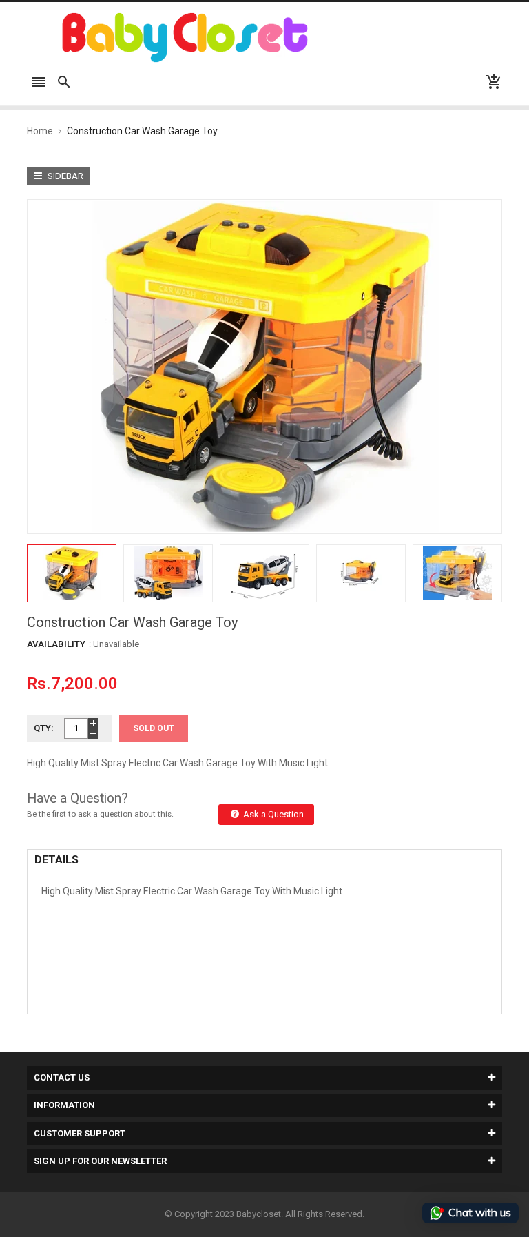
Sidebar (64, 176)
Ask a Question (272, 814)
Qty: (44, 728)
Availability (56, 644)
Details (56, 859)
